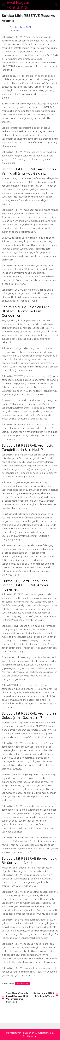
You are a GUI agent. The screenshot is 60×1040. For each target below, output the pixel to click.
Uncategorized (22, 984)
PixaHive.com (29, 1036)
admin (16, 30)
